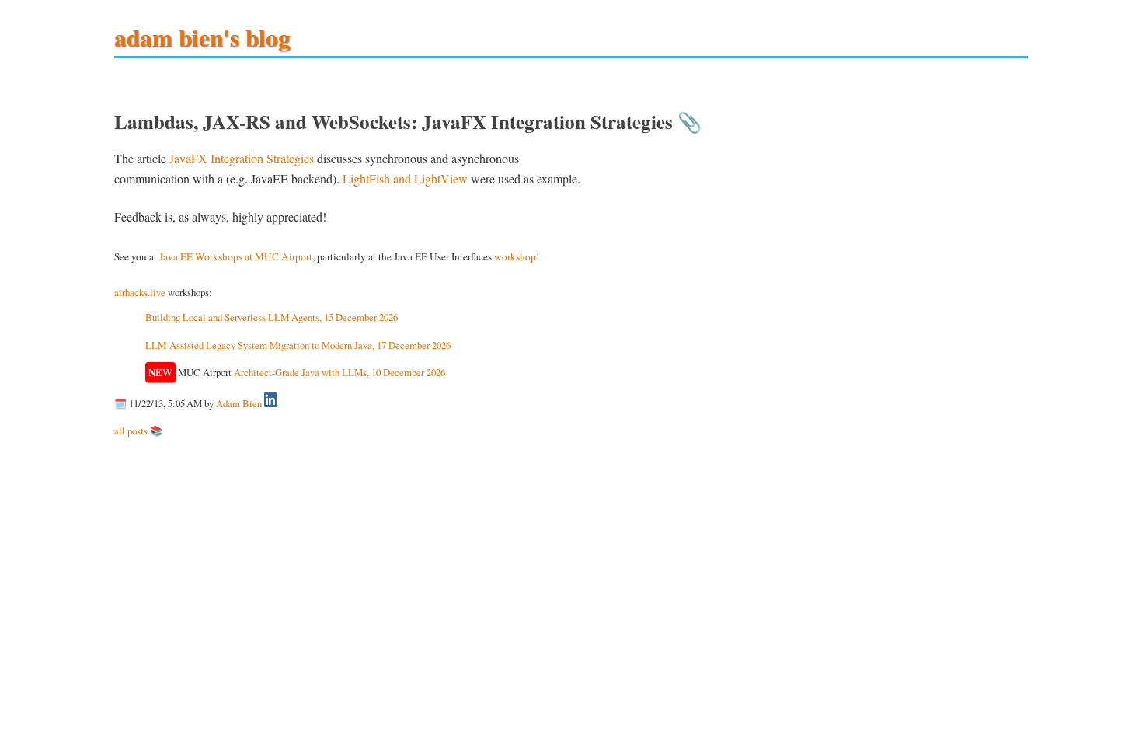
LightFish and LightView (405, 178)
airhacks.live (139, 292)
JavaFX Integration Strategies (241, 158)
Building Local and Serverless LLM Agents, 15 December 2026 (271, 317)
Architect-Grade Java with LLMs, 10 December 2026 (339, 372)
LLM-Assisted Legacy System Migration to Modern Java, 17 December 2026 (298, 345)
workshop (515, 256)
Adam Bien (239, 403)
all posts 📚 (138, 431)
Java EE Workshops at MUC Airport (235, 256)
